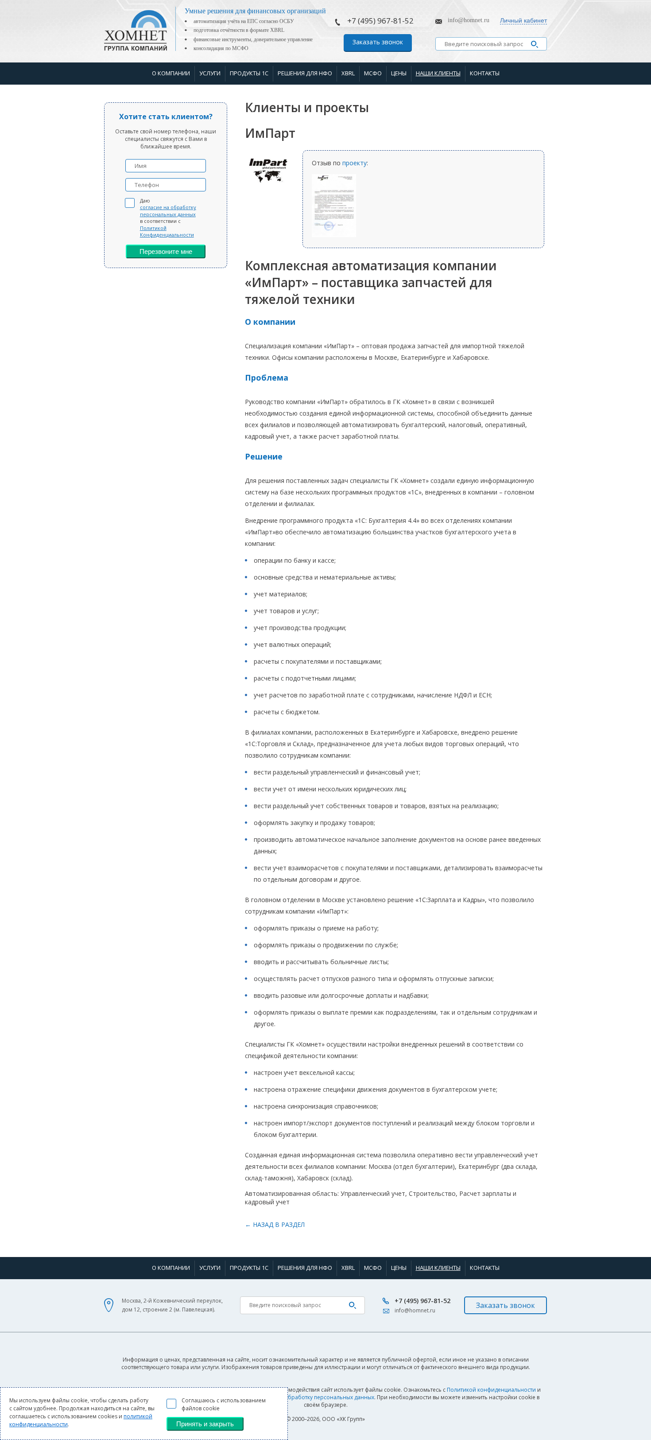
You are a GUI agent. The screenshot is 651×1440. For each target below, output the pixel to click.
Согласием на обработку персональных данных (310, 1397)
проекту (354, 163)
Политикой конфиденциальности (491, 1389)
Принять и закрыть (205, 1424)
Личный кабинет (523, 20)
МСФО (373, 73)
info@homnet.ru (468, 20)
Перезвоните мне (166, 251)
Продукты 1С (249, 73)
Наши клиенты (438, 73)
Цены (399, 73)
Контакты (485, 73)
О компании (171, 73)
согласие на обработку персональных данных (168, 210)
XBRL (348, 73)
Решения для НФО (305, 73)
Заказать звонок (378, 42)
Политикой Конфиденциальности (167, 231)
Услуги (210, 73)
